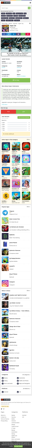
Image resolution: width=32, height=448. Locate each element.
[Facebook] (3, 408)
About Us (3, 415)
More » (28, 139)
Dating (5, 380)
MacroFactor (9, 15)
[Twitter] (1, 408)
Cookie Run (17, 20)
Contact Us (3, 417)
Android (15, 23)
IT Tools (13, 428)
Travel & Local (15, 426)
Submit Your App (5, 406)
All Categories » (26, 374)
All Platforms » (26, 388)
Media (13, 419)
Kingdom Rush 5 (9, 20)
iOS (20, 392)
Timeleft (15, 15)
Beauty (6, 378)
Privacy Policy (4, 421)
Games (10, 23)
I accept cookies (18, 446)
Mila (25, 13)
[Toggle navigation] (30, 2)
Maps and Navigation (24, 383)
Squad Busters (19, 18)
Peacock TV (12, 18)
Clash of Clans (19, 13)
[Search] (29, 8)
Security (14, 417)
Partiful (3, 13)
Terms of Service (5, 419)
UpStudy (3, 15)
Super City (20, 23)
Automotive (22, 378)
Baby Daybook (22, 15)
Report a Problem (21, 76)
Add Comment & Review (23, 117)
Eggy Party (26, 18)
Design (13, 424)
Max (14, 13)
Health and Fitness (24, 380)
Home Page (4, 23)
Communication (15, 422)
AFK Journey (8, 13)
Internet (14, 421)
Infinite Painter (5, 18)
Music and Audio (8, 383)
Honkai (3, 20)
